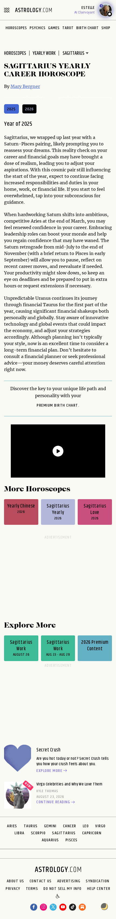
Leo (86, 826)
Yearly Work (44, 53)
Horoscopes (16, 28)
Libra (20, 833)
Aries (12, 826)
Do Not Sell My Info (62, 888)
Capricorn (92, 833)
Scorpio (38, 833)
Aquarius (50, 840)
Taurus (31, 826)
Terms (32, 888)
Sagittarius (64, 833)
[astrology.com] (33, 10)
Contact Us (41, 881)
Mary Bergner (25, 86)
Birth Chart (87, 28)
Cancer (69, 826)
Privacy (13, 888)
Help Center (99, 888)
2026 (29, 109)
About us (15, 881)
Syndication (98, 881)
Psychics (38, 28)
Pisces (72, 840)
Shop (105, 28)
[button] (58, 896)
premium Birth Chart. (58, 405)
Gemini (50, 826)
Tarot (68, 28)
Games (54, 28)
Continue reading (53, 802)
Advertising (69, 881)
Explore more (49, 771)
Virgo (100, 826)
